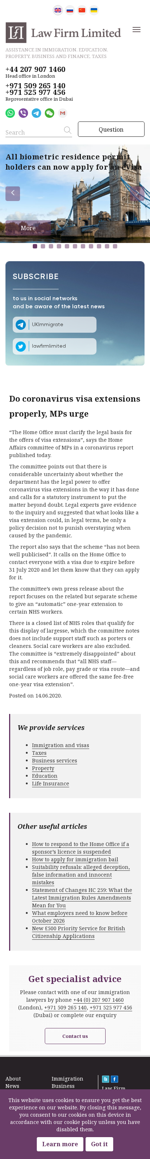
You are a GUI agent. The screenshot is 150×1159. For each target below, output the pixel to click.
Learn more (60, 1144)
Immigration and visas (60, 745)
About (13, 1078)
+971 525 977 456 (35, 92)
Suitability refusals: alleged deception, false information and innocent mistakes (81, 875)
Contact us (75, 1036)
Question (111, 129)
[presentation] (12, 193)
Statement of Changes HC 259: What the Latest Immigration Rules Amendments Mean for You (82, 897)
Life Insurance (50, 783)
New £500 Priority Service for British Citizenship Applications (78, 932)
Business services (54, 760)
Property (43, 768)
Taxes (39, 752)
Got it (99, 1144)
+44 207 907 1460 (35, 69)
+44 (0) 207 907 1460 (98, 999)
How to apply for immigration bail (75, 859)
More (28, 228)
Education (45, 775)
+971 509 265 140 (35, 86)
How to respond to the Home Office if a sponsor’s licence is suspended (80, 848)
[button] (35, 246)
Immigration (67, 1078)
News (12, 1085)
